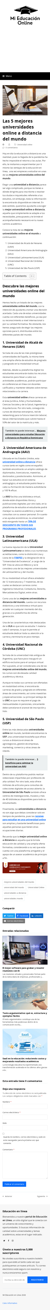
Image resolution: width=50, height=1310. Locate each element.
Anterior (7, 1196)
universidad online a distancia (19, 461)
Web (5, 1123)
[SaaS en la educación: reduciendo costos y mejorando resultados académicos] (25, 1041)
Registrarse (37, 1280)
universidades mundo (13, 898)
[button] (7, 76)
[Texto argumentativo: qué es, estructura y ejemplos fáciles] (25, 995)
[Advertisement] (25, 51)
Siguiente (41, 1196)
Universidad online (24, 144)
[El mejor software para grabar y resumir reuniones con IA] (25, 950)
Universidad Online (36, 887)
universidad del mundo (14, 887)
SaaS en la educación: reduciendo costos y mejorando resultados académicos (24, 1060)
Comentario (8, 1149)
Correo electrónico (12, 1112)
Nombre (7, 1101)
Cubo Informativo (10, 1303)
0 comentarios (12, 147)
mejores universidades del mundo (19, 882)
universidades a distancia (15, 893)
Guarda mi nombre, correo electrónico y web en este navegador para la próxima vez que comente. (24, 1140)
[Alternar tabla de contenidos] (31, 276)
